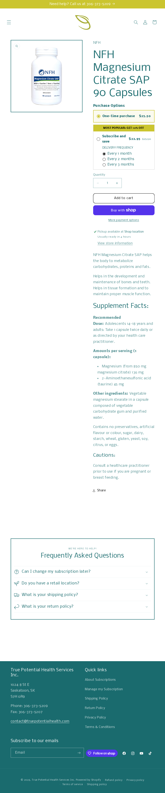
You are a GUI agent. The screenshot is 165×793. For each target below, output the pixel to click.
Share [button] (101, 490)
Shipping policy (97, 784)
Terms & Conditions (100, 727)
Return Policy (95, 708)
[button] (8, 22)
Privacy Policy (95, 717)
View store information (115, 243)
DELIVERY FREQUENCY (117, 147)
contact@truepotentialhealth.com (40, 721)
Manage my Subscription (104, 689)
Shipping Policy (96, 698)
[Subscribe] (79, 753)
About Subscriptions (100, 680)
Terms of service (72, 784)
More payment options (123, 220)
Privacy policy (135, 780)
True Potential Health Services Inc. (53, 780)
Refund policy (114, 780)
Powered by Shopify (88, 780)
